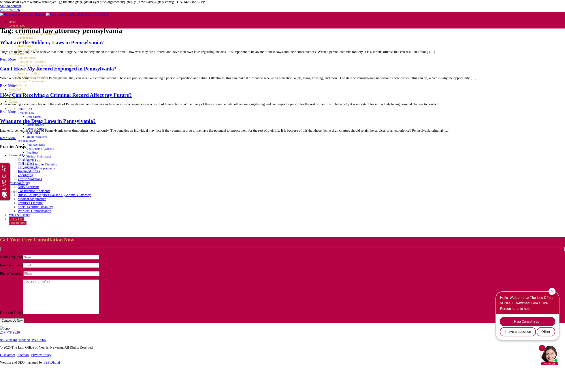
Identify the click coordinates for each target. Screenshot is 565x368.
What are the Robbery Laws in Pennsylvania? (52, 42)
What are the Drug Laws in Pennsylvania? (48, 121)
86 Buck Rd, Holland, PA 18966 (23, 340)
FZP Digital (51, 362)
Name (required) (11, 257)
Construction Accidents (32, 61)
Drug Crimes (33, 116)
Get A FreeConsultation (17, 221)
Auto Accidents (27, 57)
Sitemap (23, 355)
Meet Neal (15, 89)
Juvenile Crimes (29, 171)
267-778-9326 (10, 10)
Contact (13, 101)
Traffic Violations (36, 136)
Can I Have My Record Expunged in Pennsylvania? (58, 69)
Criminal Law (17, 25)
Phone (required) (11, 273)
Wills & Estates (18, 85)
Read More (8, 59)
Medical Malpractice (38, 156)
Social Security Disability (41, 164)
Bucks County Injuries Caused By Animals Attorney (54, 195)
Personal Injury (27, 140)
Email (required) (11, 265)
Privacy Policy (41, 355)
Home (12, 21)
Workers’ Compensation (32, 81)
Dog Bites (32, 152)
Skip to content (10, 6)
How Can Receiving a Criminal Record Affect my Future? (66, 95)
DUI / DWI (26, 163)
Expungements (27, 37)
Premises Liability (28, 73)
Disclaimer (7, 355)
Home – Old (25, 108)
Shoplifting (24, 45)
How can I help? (11, 313)
